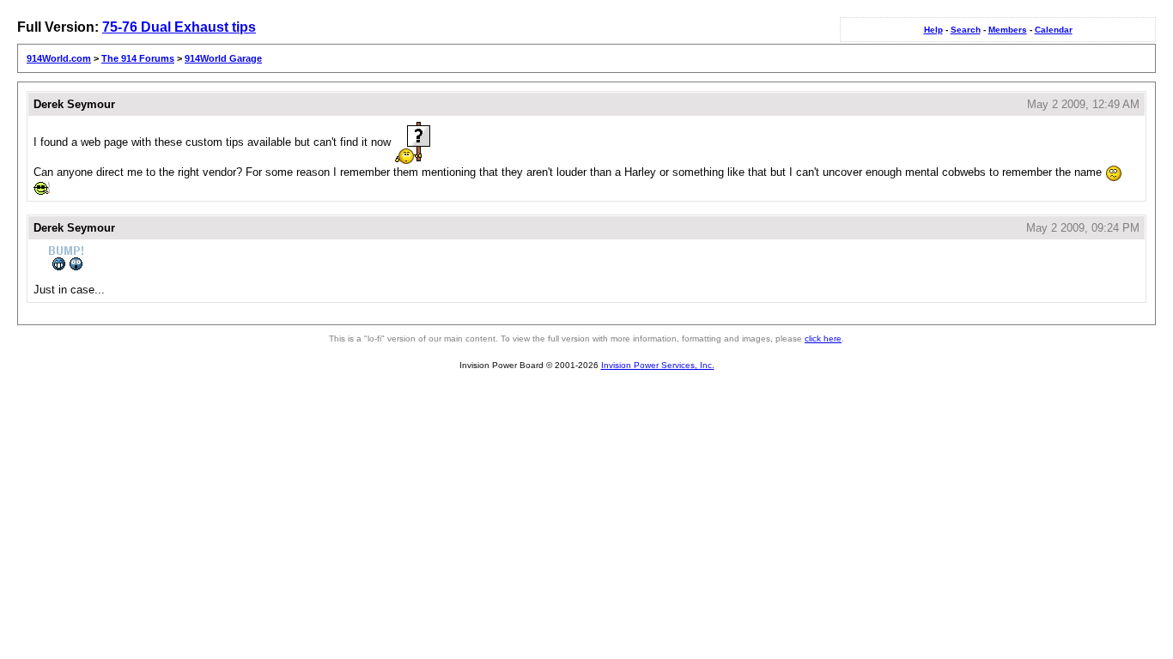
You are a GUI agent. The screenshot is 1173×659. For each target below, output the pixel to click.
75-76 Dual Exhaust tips (179, 27)
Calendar (1054, 29)
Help (933, 29)
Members (1007, 29)
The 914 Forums (137, 58)
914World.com (59, 58)
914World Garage (223, 58)
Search (966, 29)
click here (823, 338)
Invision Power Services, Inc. (657, 365)
